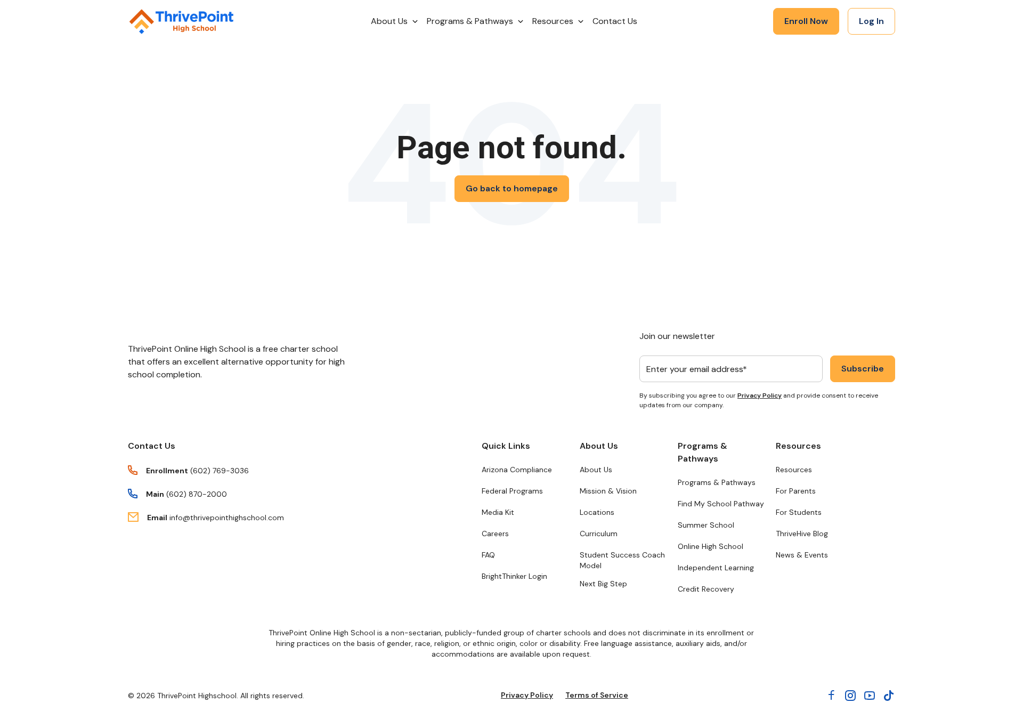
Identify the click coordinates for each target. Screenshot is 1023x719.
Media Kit (498, 512)
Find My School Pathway (721, 503)
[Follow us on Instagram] (850, 695)
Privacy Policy (759, 395)
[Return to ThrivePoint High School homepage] (181, 21)
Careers (495, 533)
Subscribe (862, 368)
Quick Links (506, 445)
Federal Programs (512, 491)
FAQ (488, 555)
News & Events (802, 555)
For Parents (796, 491)
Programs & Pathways (702, 452)
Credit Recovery (706, 589)
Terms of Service (596, 695)
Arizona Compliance (517, 469)
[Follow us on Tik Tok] (888, 695)
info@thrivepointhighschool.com (226, 517)
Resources (798, 445)
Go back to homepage (512, 188)
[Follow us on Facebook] (831, 695)
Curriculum (599, 533)
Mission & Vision (608, 491)
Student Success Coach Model (622, 560)
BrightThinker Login (514, 576)
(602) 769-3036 (219, 470)
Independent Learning (716, 567)
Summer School (706, 525)
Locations (597, 512)
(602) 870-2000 (196, 494)
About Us (599, 445)
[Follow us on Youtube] (869, 695)
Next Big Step (603, 583)
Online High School (710, 546)
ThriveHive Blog (802, 533)
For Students (799, 512)
